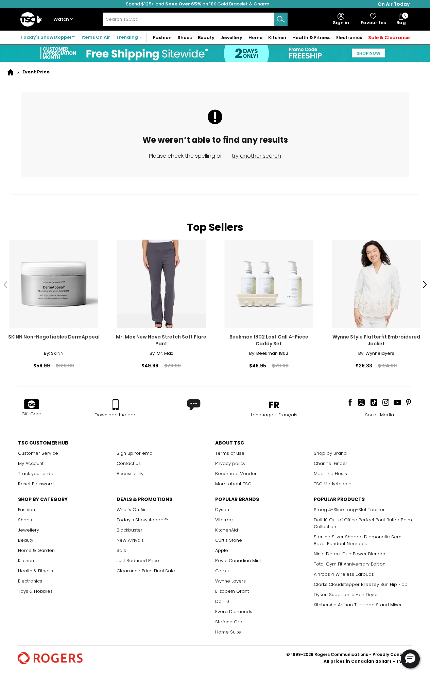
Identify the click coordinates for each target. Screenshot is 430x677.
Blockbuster (129, 530)
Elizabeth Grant (232, 591)
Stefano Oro (228, 622)
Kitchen (26, 560)
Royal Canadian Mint (238, 560)
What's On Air (131, 509)
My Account (31, 463)
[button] (64, 19)
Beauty (25, 540)
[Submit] (281, 19)
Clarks (222, 571)
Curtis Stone (228, 540)
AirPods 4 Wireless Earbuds (344, 574)
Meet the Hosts (330, 473)
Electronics (30, 581)
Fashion (26, 509)
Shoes (25, 520)
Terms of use (229, 453)
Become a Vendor (236, 473)
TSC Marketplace (332, 484)
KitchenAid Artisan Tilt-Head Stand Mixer (358, 605)
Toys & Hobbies (35, 591)
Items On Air (96, 37)
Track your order (36, 473)
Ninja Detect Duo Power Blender (349, 554)
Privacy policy (230, 463)
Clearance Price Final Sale (146, 571)
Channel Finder (330, 463)
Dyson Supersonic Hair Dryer (346, 594)
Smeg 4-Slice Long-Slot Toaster (349, 509)
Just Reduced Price (138, 560)
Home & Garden (36, 550)
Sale (121, 550)
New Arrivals (130, 540)
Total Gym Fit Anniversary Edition (349, 564)
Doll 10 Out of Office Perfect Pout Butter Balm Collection (363, 523)
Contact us (129, 463)
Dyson (222, 509)
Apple (221, 550)
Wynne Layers (230, 581)
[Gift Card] (31, 404)
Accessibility (130, 473)
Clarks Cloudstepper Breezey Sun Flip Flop (361, 584)
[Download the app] (115, 404)
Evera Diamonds (233, 611)
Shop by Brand (330, 453)
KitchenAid (226, 530)
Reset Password (36, 484)
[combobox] (195, 19)
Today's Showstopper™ (47, 37)
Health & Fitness (35, 571)
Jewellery (28, 530)
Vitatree (224, 520)
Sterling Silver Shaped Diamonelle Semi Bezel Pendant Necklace (358, 540)
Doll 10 (222, 601)
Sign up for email (136, 453)
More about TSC (233, 484)
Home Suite (228, 632)
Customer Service (38, 453)
